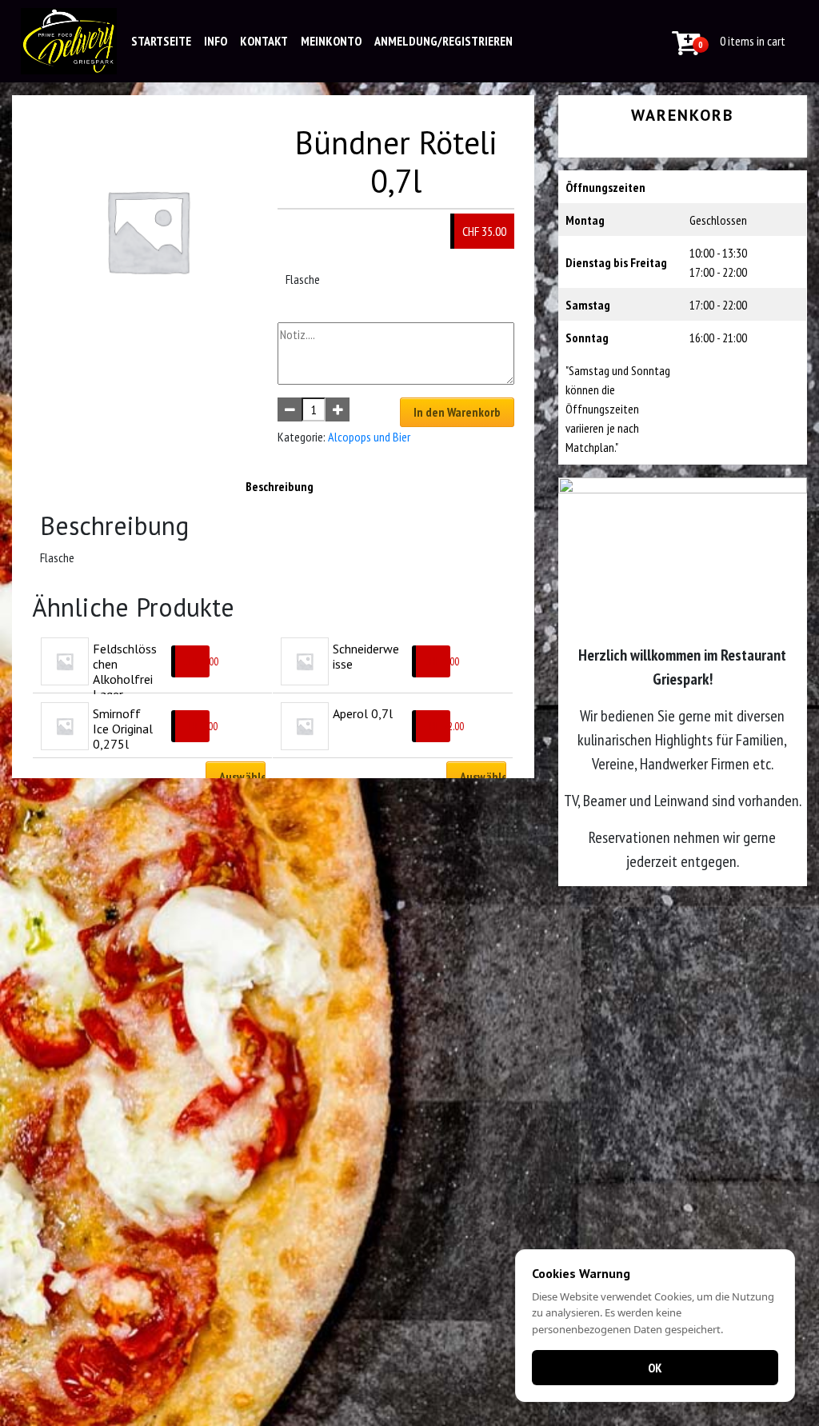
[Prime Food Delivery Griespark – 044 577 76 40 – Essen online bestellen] (69, 41)
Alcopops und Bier (369, 437)
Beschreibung (280, 486)
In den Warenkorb (457, 412)
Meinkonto (331, 41)
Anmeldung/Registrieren (443, 41)
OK (655, 1368)
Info (215, 41)
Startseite (161, 41)
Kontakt (264, 41)
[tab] (279, 486)
